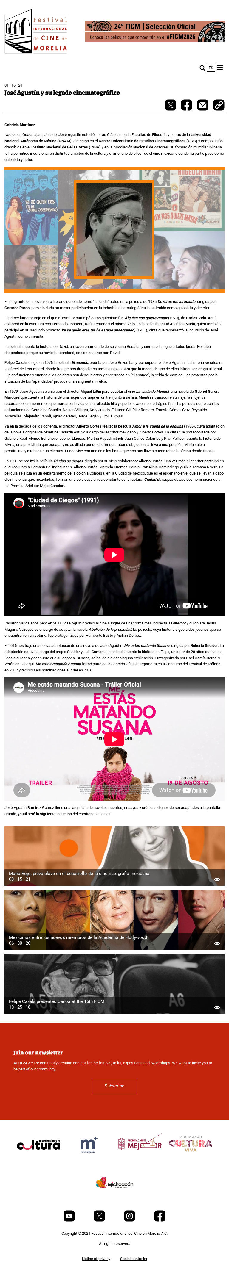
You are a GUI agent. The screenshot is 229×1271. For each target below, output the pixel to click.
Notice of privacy (96, 1258)
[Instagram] (130, 1220)
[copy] (219, 105)
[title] (38, 1159)
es (211, 67)
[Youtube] (70, 1220)
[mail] (203, 109)
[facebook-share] (187, 109)
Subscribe (114, 1086)
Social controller (133, 1258)
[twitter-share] (171, 109)
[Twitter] (100, 1220)
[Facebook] (159, 1220)
